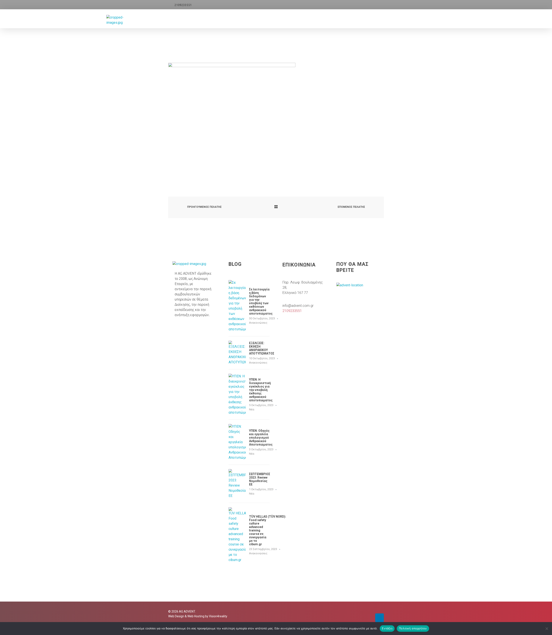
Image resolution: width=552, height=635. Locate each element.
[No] (546, 628)
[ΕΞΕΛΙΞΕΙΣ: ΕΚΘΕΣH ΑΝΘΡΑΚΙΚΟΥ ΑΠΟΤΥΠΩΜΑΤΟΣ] (237, 353)
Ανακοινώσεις (258, 322)
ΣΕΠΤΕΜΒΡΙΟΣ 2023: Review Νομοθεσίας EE (259, 479)
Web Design (176, 616)
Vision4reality (218, 616)
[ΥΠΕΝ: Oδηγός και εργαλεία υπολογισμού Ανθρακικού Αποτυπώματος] (237, 442)
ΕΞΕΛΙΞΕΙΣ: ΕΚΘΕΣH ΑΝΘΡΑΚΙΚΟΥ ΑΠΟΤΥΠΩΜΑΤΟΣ (261, 348)
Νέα (251, 409)
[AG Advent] (123, 20)
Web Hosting (195, 616)
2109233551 (183, 5)
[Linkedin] (379, 617)
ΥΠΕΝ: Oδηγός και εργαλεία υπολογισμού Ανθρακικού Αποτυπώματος (261, 437)
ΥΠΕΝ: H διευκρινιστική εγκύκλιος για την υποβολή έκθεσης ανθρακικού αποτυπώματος (261, 390)
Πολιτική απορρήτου (413, 628)
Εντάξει (387, 628)
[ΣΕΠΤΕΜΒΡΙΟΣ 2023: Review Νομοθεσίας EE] (237, 483)
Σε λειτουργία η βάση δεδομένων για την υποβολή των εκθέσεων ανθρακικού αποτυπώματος (261, 301)
